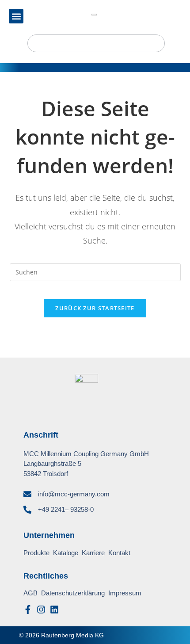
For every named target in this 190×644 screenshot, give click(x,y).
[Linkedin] (54, 609)
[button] (16, 16)
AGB (30, 593)
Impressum (124, 593)
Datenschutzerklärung (73, 593)
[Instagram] (41, 609)
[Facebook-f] (27, 609)
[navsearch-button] (96, 43)
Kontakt (119, 552)
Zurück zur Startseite (94, 308)
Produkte (36, 552)
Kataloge (65, 552)
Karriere (93, 552)
